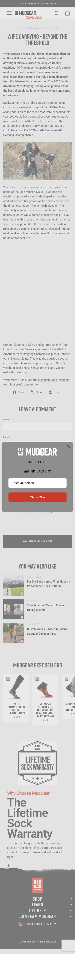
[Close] (68, 446)
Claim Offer (37, 497)
